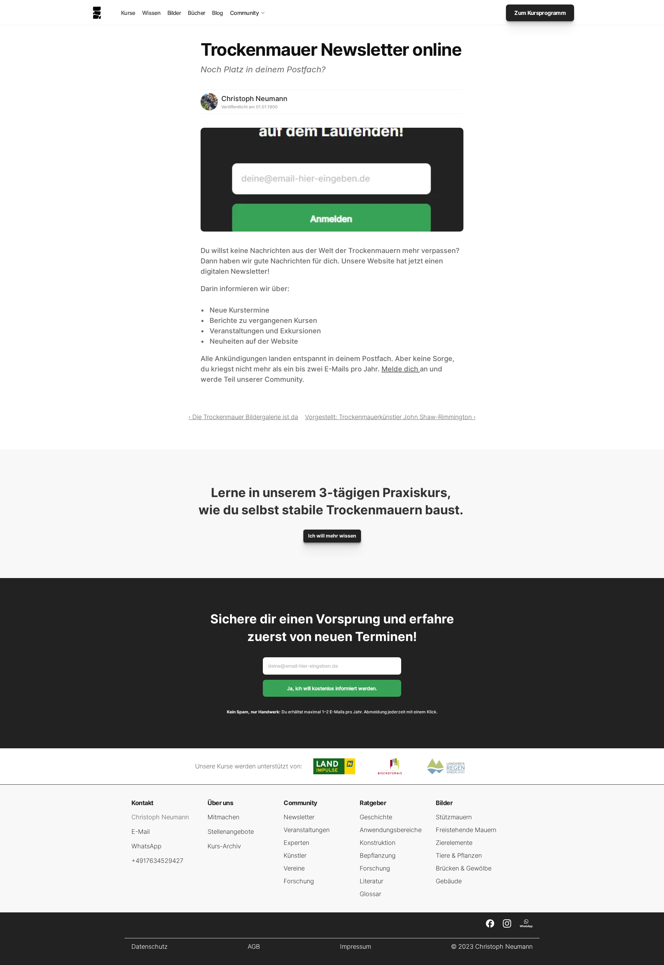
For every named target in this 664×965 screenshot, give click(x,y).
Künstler (295, 855)
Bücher (196, 12)
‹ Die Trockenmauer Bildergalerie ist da (243, 417)
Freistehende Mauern (466, 829)
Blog (217, 12)
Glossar (370, 894)
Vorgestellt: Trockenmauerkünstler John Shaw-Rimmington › (390, 417)
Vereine (294, 868)
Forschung (299, 881)
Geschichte (376, 817)
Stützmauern (454, 817)
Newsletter (299, 817)
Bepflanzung (378, 855)
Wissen (151, 12)
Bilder (174, 12)
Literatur (371, 881)
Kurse (128, 12)
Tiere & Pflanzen (459, 855)
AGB (254, 946)
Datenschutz (149, 946)
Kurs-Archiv (224, 846)
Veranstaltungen (307, 829)
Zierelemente (454, 842)
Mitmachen (223, 817)
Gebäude (449, 881)
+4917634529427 (157, 860)
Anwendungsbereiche (391, 829)
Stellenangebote (231, 831)
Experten (296, 842)
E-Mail (140, 831)
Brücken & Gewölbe (463, 868)
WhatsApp (146, 846)
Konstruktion (377, 842)
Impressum (355, 946)
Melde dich (400, 369)
